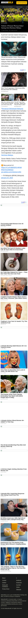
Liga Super (19, 7)
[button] (14, 48)
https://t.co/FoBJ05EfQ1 (9, 167)
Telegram (18, 589)
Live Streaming (21, 3)
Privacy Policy (5, 589)
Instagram (19, 582)
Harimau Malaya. (7, 155)
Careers (4, 582)
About (3, 578)
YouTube (18, 585)
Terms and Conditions (5, 585)
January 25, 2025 (7, 178)
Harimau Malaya (7, 7)
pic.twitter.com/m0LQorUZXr (11, 172)
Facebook (18, 580)
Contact (4, 580)
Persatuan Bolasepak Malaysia (12, 109)
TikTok (18, 587)
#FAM (20, 167)
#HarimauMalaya (7, 170)
